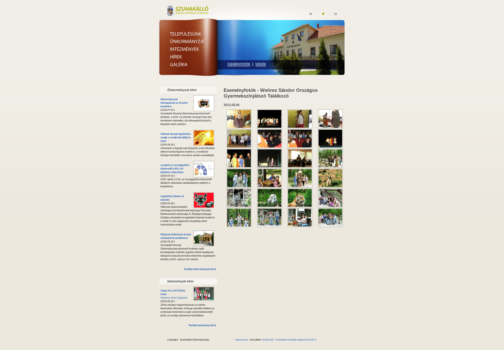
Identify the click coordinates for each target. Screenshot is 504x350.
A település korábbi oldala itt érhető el (296, 339)
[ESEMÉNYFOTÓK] (239, 64)
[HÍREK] (176, 56)
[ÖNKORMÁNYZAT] (188, 41)
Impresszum (241, 339)
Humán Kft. (268, 339)
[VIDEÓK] (260, 64)
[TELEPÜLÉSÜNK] (185, 33)
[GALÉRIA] (179, 64)
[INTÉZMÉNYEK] (184, 49)
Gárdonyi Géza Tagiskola (173, 297)
